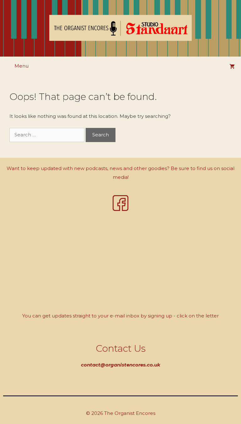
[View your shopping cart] (232, 67)
